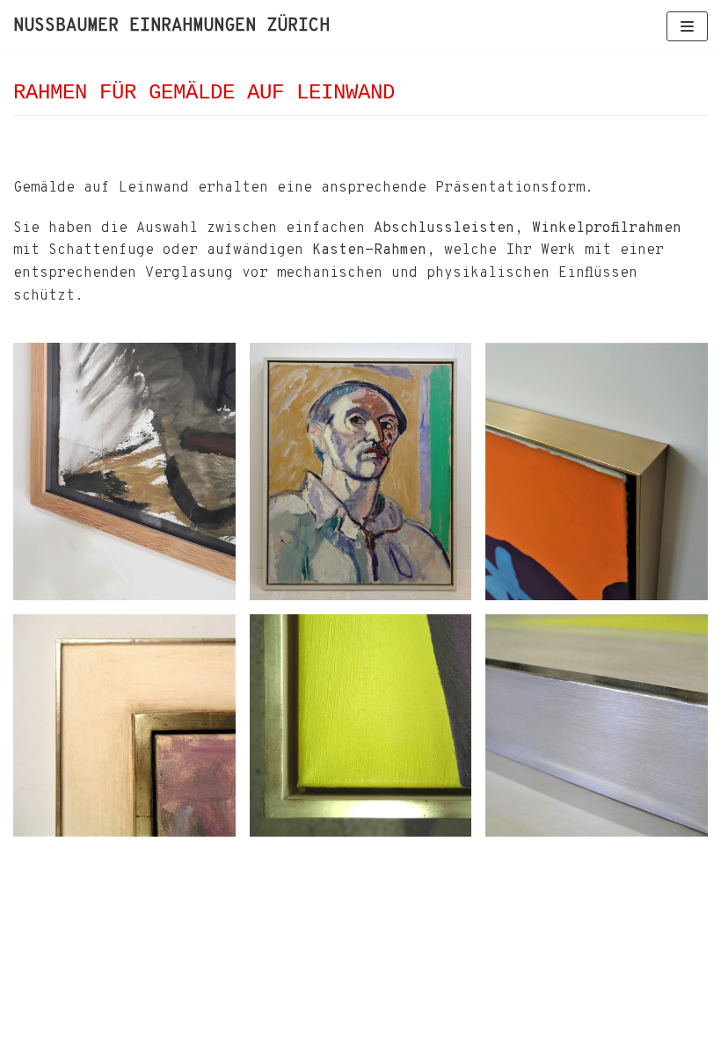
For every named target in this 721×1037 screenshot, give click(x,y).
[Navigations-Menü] (687, 26)
